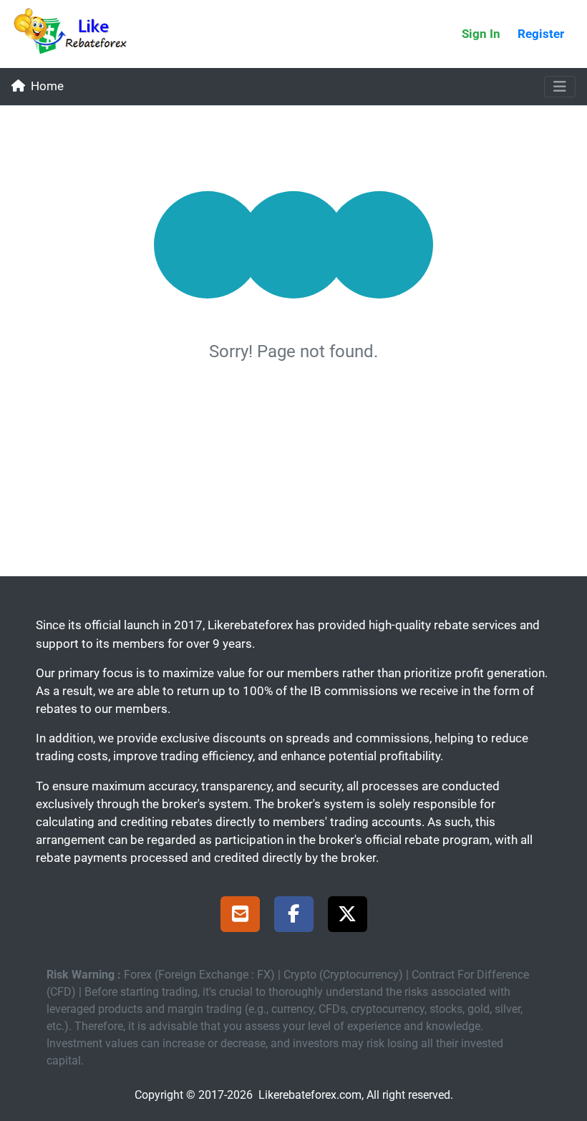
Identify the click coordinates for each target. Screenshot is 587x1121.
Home (47, 86)
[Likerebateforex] (76, 34)
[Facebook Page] (293, 916)
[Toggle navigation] (560, 86)
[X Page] (347, 916)
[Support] (240, 916)
